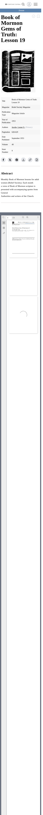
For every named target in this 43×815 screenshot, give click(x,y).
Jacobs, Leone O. (18, 127)
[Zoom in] (27, 217)
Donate (21, 10)
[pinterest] (16, 159)
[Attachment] (4, 233)
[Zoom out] (23, 217)
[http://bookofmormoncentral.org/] (30, 223)
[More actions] (38, 217)
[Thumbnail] (4, 223)
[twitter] (10, 159)
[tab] (4, 223)
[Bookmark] (4, 228)
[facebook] (3, 159)
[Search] (3, 217)
